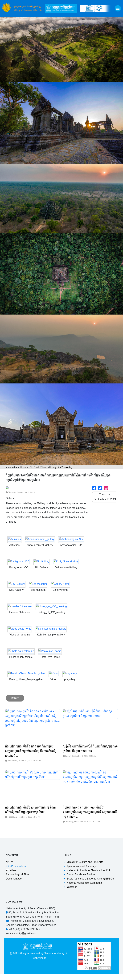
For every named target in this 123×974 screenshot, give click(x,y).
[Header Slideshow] (19, 606)
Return (15, 698)
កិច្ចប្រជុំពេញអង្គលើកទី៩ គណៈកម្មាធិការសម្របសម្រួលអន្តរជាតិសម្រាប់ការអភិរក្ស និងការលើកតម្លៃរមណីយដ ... (30, 751)
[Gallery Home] (60, 584)
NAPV (9, 862)
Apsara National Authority (81, 866)
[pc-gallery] (69, 674)
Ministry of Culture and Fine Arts (85, 862)
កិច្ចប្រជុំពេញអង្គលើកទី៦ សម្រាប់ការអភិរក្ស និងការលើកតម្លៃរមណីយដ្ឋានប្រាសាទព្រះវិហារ (31, 810)
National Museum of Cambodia (84, 882)
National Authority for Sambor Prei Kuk (89, 870)
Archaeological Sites (17, 874)
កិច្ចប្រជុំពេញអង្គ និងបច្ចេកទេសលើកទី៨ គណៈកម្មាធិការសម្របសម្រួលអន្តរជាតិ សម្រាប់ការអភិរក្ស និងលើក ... (90, 812)
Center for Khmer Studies (81, 874)
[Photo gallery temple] (21, 651)
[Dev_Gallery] (16, 584)
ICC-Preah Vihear (38, 467)
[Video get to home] (19, 629)
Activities (11, 870)
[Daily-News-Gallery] (66, 562)
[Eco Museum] (38, 584)
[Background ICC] (18, 562)
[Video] (54, 674)
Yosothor (72, 887)
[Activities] (14, 539)
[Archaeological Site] (71, 539)
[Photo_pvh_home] (50, 651)
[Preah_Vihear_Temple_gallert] (26, 674)
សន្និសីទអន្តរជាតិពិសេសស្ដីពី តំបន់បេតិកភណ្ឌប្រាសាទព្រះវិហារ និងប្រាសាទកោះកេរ (90, 748)
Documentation (14, 878)
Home (23, 467)
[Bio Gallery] (41, 562)
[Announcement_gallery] (40, 539)
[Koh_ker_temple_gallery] (51, 629)
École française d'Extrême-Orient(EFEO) (90, 878)
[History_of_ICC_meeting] (51, 606)
